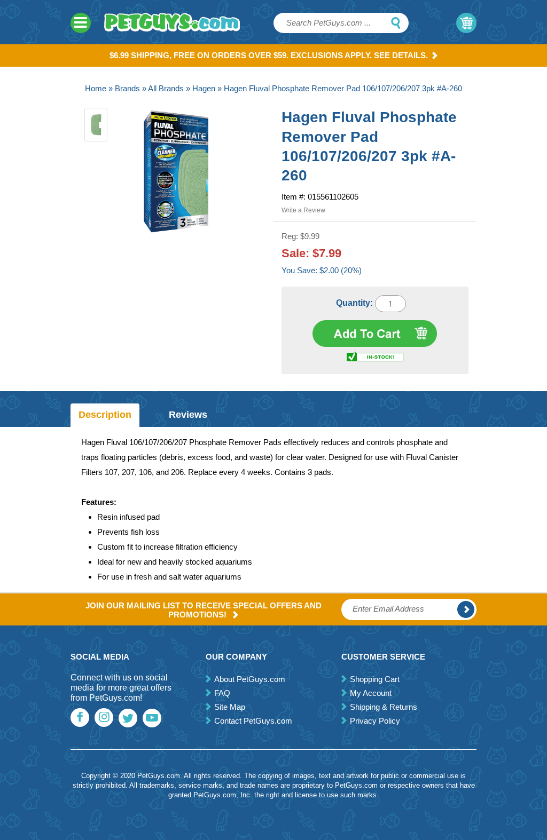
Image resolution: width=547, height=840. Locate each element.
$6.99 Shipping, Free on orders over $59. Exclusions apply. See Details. (269, 55)
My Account (371, 693)
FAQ (222, 693)
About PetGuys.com (249, 679)
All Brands (166, 88)
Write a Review (303, 210)
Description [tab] (105, 414)
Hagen (203, 88)
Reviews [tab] (188, 414)
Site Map (229, 706)
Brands (127, 88)
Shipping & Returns (383, 706)
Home (95, 88)
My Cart (466, 23)
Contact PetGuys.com (253, 720)
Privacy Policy (375, 720)
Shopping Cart (375, 679)
